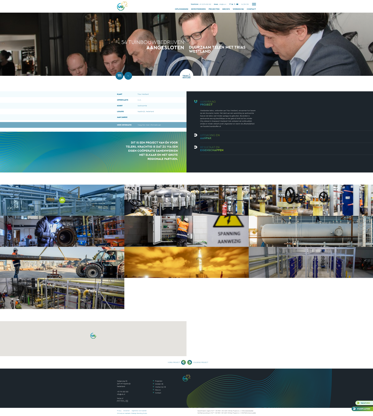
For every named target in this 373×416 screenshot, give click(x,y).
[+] (186, 200)
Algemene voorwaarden (139, 411)
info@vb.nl (222, 4)
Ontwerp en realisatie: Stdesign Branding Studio (132, 413)
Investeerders (198, 9)
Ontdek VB (159, 384)
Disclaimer (126, 411)
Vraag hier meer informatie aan (139, 125)
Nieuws (226, 9)
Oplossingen (181, 9)
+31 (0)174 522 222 (205, 4)
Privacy (119, 411)
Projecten (214, 9)
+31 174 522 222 (122, 392)
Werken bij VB (160, 387)
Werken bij (238, 9)
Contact (251, 9)
